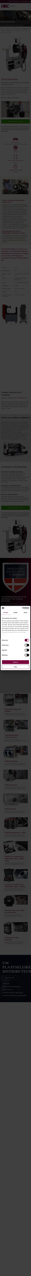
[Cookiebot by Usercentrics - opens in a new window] (22, 608)
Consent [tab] (5, 612)
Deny (15, 667)
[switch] (27, 645)
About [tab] (25, 612)
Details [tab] (15, 612)
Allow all (15, 662)
